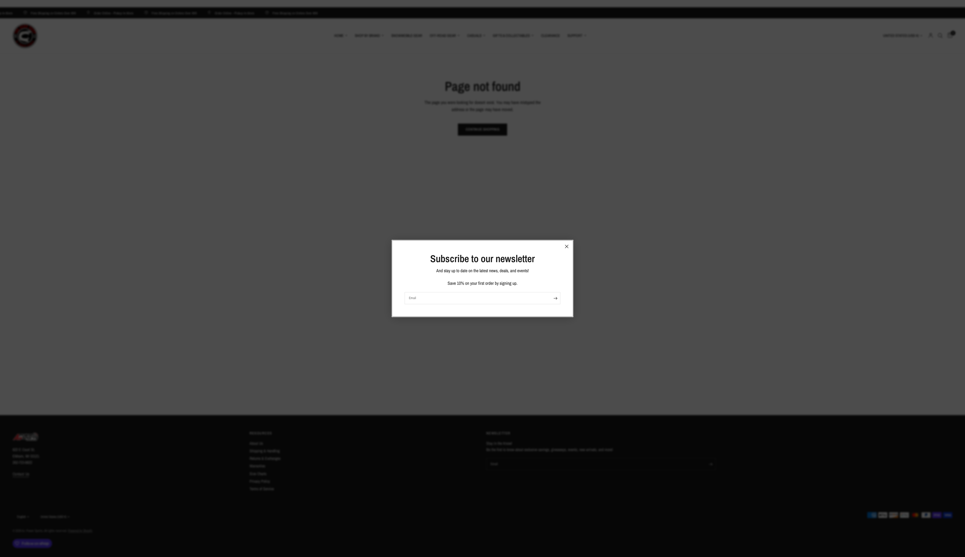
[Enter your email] (555, 298)
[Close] (566, 246)
